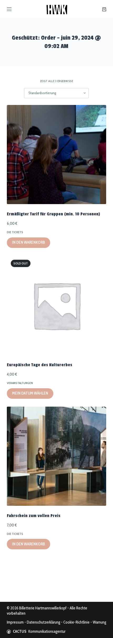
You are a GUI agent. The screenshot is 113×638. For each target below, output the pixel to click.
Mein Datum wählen (30, 393)
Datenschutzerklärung (43, 622)
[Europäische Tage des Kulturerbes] (56, 305)
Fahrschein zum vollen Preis (33, 515)
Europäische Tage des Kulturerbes (39, 365)
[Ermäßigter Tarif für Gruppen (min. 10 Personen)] (56, 154)
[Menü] (9, 9)
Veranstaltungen (20, 383)
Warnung (99, 622)
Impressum (15, 622)
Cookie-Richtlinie (76, 622)
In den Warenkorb (28, 242)
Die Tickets (15, 232)
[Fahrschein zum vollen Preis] (56, 456)
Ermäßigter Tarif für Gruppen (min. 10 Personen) (53, 214)
